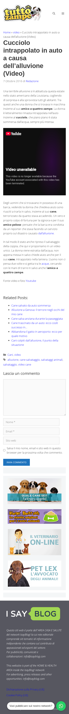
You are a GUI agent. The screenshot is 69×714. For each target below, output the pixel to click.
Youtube (31, 281)
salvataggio (10, 364)
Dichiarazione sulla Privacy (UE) (25, 689)
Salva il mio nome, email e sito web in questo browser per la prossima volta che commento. (35, 450)
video (16, 32)
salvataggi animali (52, 359)
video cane (24, 364)
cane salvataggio (30, 359)
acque (45, 263)
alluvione (13, 359)
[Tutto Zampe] (22, 13)
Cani (10, 355)
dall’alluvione (46, 233)
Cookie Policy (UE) (17, 695)
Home (7, 32)
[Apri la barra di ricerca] (53, 13)
